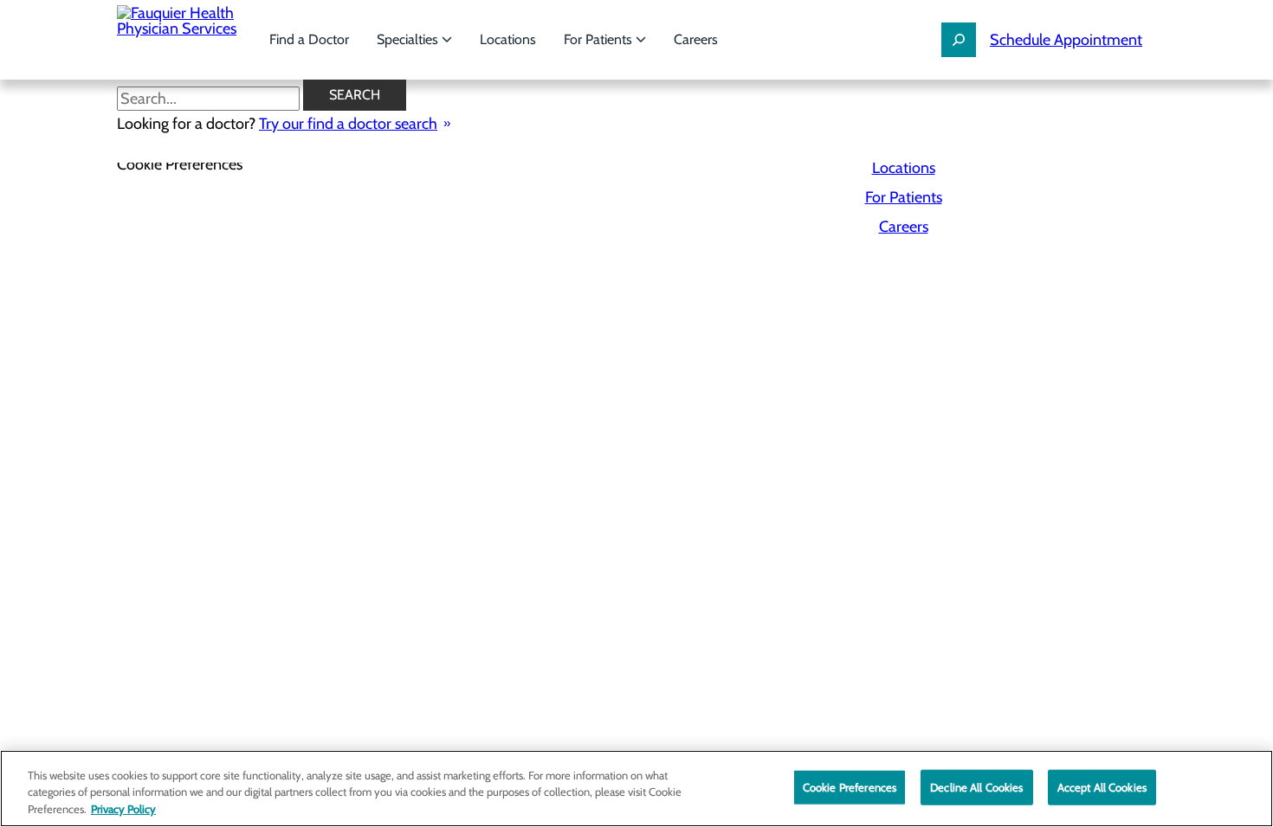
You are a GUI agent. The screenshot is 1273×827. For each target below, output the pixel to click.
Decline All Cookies (976, 786)
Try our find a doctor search (348, 123)
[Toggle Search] (958, 39)
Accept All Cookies (1102, 786)
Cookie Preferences (849, 786)
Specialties (409, 39)
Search (354, 95)
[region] (636, 788)
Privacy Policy (123, 809)
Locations (508, 39)
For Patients (600, 39)
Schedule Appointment (1066, 39)
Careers (696, 39)
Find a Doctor (309, 39)
